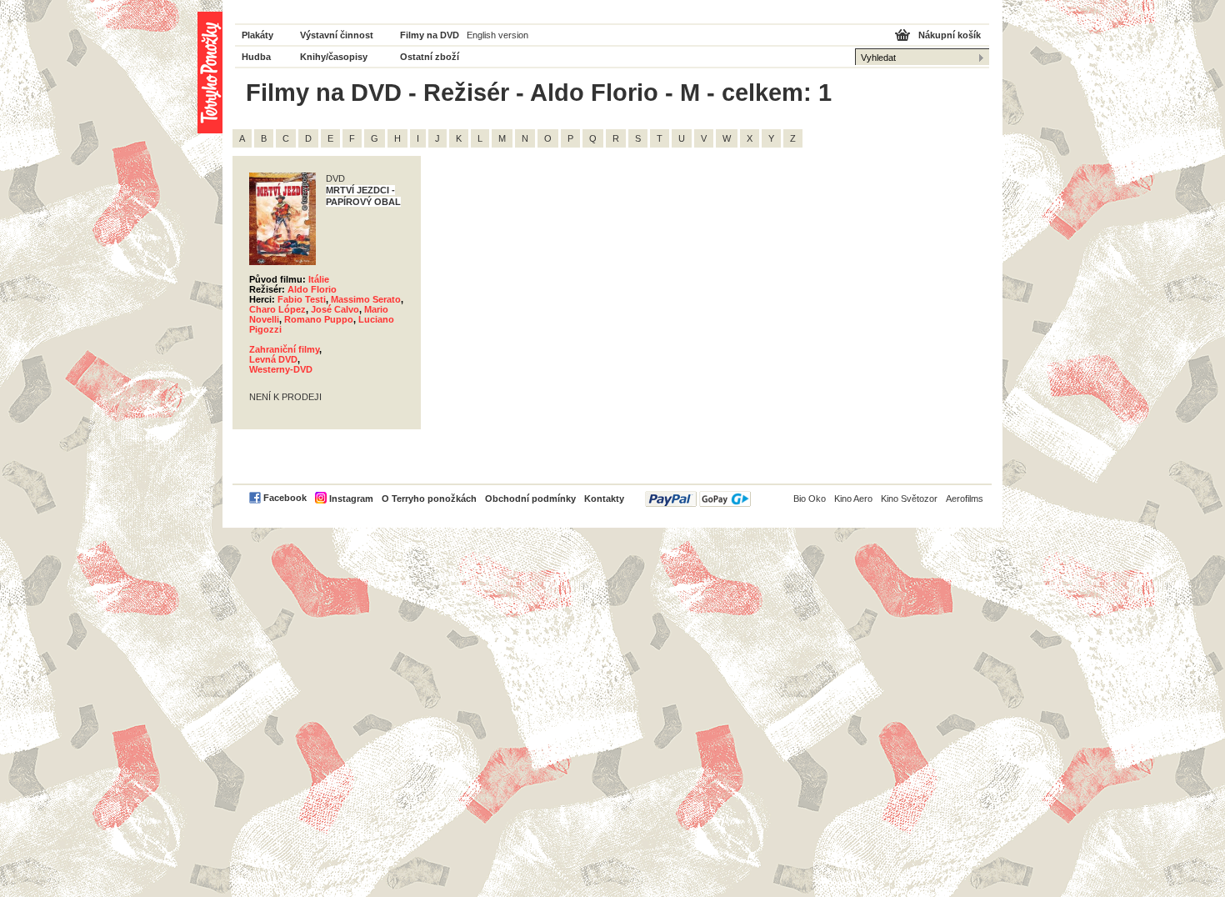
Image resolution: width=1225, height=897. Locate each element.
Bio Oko (809, 499)
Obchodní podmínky (530, 499)
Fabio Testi (302, 299)
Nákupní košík (949, 35)
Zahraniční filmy (284, 349)
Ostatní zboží (429, 57)
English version (497, 35)
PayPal (698, 499)
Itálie (318, 279)
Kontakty (604, 499)
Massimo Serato (366, 299)
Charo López (277, 309)
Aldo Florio (312, 289)
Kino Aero (853, 499)
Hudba (256, 57)
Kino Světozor (909, 499)
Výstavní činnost (336, 35)
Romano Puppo (318, 319)
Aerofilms (964, 499)
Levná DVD (273, 359)
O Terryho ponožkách (429, 499)
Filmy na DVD (429, 35)
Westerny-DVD (280, 369)
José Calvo (335, 309)
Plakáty (257, 35)
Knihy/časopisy (334, 57)
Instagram (351, 499)
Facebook (285, 498)
